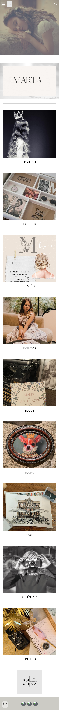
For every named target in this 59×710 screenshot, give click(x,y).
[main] (29, 162)
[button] (3, 4)
